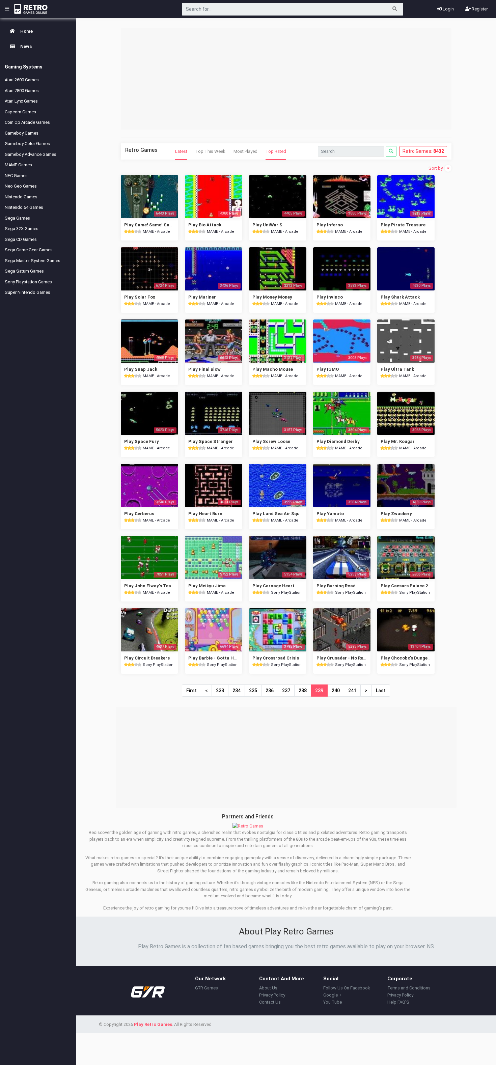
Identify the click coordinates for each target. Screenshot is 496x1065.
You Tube (332, 1002)
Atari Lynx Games (21, 101)
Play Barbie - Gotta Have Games (222, 658)
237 (286, 690)
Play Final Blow (204, 369)
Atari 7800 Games (22, 90)
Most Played (245, 151)
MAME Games (18, 164)
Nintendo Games (21, 196)
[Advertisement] (286, 79)
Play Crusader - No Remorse (346, 658)
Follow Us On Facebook (346, 987)
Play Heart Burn (205, 513)
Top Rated (276, 151)
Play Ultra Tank (397, 369)
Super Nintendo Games (27, 292)
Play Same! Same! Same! (150, 224)
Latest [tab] (181, 151)
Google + (332, 995)
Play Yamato (330, 513)
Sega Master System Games (32, 260)
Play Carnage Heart (273, 585)
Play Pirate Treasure (403, 224)
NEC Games (16, 175)
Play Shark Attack (400, 297)
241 (352, 690)
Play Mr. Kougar (398, 441)
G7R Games (206, 987)
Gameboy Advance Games (30, 154)
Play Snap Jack (140, 369)
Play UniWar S (267, 224)
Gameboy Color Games (27, 143)
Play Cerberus (139, 513)
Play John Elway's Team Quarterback (163, 585)
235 (253, 690)
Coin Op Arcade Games (27, 122)
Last (381, 690)
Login (448, 8)
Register (479, 8)
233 (220, 690)
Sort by (436, 168)
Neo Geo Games (21, 186)
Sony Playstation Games (28, 281)
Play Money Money (272, 297)
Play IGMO (327, 369)
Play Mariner (202, 297)
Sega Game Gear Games (29, 249)
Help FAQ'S (398, 1002)
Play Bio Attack (204, 224)
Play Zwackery (396, 513)
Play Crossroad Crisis (275, 658)
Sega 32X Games (21, 228)
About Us (268, 987)
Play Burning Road (336, 585)
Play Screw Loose (271, 441)
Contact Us (270, 1002)
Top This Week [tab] (210, 151)
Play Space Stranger (210, 441)
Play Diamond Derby (338, 441)
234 (236, 690)
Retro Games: (423, 151)
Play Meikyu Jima (207, 585)
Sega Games (17, 218)
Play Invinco (329, 297)
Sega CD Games (21, 239)
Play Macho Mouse (272, 369)
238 (303, 690)
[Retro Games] (247, 825)
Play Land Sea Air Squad (278, 513)
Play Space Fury (141, 441)
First (191, 690)
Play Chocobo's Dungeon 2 (408, 658)
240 (336, 690)
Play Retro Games (153, 1024)
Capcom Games (20, 111)
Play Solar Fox (139, 297)
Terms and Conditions (409, 987)
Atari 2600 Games (22, 79)
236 (270, 690)
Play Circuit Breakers (147, 658)
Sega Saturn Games (24, 271)
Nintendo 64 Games (24, 207)
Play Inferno (329, 224)
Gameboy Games (21, 133)
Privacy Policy (272, 995)
